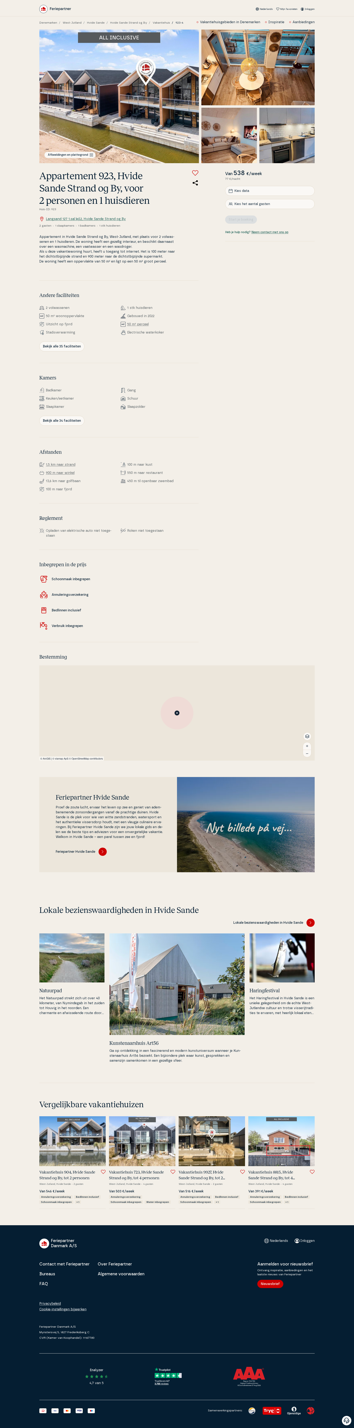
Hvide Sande (96, 22)
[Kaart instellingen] (307, 736)
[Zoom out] (307, 753)
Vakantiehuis (161, 22)
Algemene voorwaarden (121, 1274)
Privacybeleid (50, 1303)
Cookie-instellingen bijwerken (62, 1309)
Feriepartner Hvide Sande (75, 851)
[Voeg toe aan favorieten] (195, 173)
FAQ (43, 1284)
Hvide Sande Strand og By (128, 22)
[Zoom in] (307, 746)
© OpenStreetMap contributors (86, 758)
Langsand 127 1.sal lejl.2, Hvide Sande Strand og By (86, 219)
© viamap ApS (60, 758)
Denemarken (48, 22)
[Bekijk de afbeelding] (119, 96)
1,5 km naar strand (60, 464)
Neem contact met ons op (269, 232)
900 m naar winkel (60, 472)
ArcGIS (47, 758)
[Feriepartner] (55, 9)
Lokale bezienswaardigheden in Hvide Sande (268, 922)
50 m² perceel (138, 324)
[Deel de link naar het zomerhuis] (195, 183)
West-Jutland (72, 22)
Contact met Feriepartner (64, 1264)
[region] (177, 713)
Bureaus (47, 1274)
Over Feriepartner (115, 1264)
